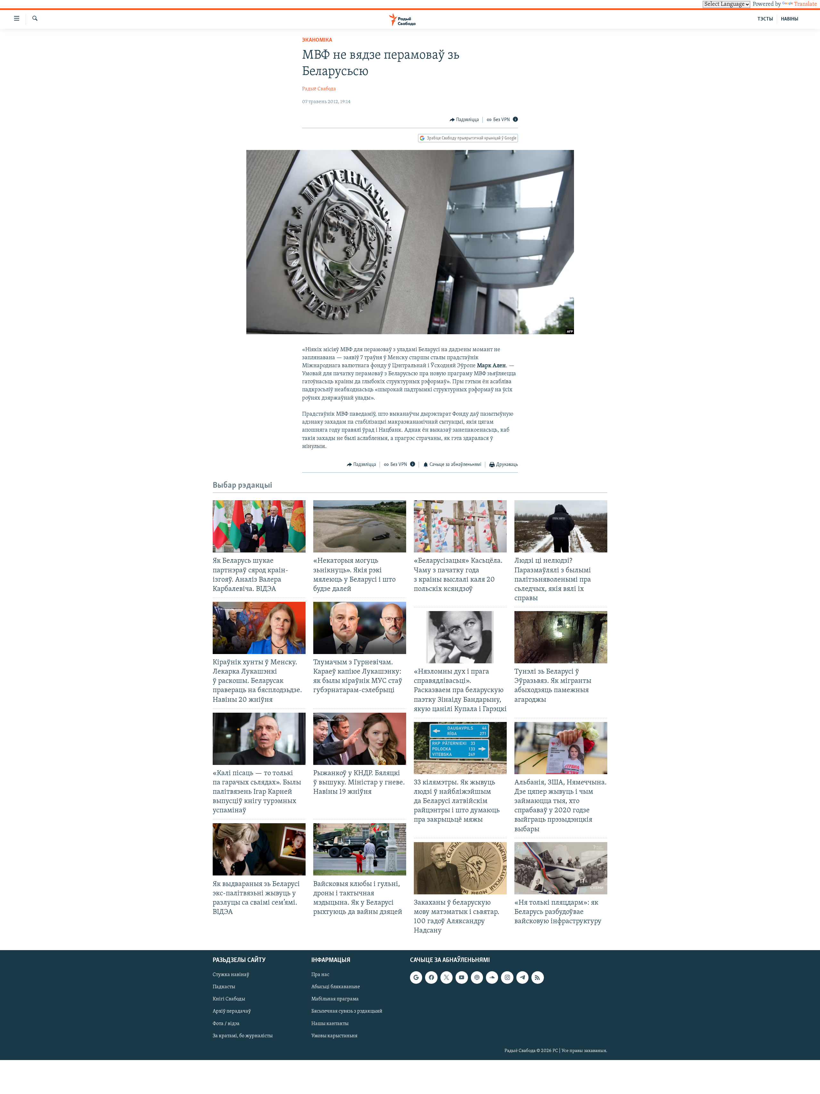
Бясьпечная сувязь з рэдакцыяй (346, 1011)
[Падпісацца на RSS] (537, 978)
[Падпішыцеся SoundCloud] (492, 978)
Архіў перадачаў (232, 1011)
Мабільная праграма (335, 999)
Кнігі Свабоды (229, 999)
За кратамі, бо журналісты (243, 1036)
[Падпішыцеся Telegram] (522, 978)
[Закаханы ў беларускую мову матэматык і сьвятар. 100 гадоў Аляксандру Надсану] (460, 868)
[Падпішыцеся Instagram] (507, 978)
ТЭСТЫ (765, 19)
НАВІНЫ (789, 19)
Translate (805, 4)
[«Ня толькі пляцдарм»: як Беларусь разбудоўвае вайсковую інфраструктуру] (560, 868)
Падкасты (224, 987)
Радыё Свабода (319, 89)
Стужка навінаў (231, 975)
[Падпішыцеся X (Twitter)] (446, 978)
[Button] (464, 120)
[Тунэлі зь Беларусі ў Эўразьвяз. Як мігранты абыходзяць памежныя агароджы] (560, 637)
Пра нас (320, 975)
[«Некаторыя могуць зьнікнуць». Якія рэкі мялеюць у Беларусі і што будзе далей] (359, 526)
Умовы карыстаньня (334, 1036)
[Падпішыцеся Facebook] (431, 978)
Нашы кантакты (329, 1023)
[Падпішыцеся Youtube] (461, 978)
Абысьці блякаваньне (335, 987)
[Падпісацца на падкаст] (477, 978)
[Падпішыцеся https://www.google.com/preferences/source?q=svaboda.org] (416, 978)
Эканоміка (317, 40)
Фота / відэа (226, 1023)
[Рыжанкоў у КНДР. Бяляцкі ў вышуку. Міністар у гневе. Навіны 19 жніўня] (359, 739)
